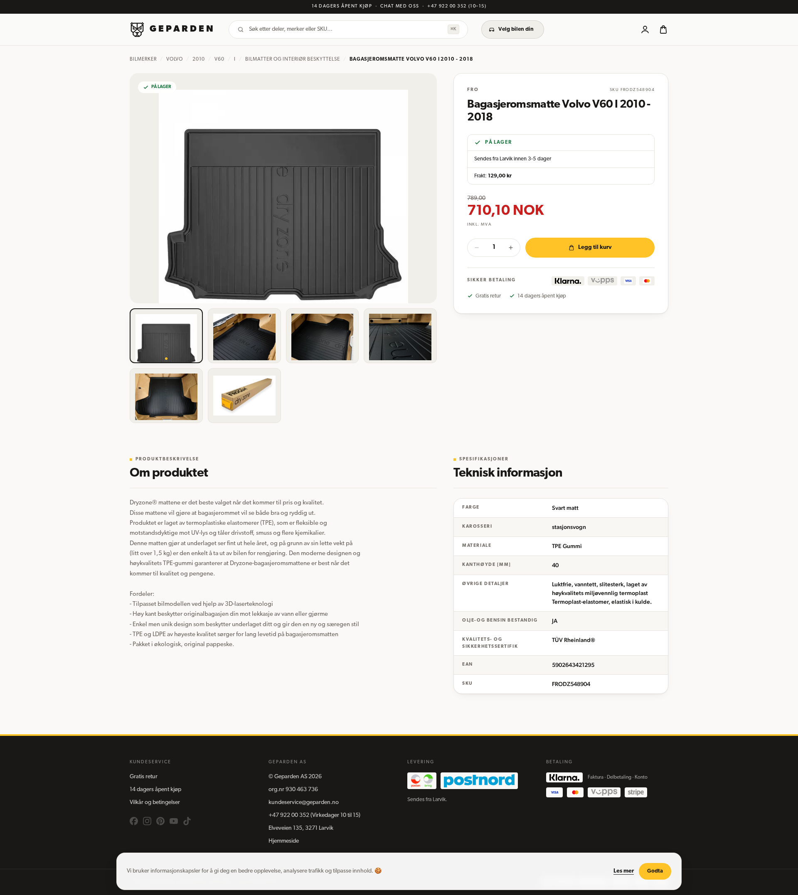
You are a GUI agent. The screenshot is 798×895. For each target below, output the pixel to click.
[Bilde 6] (244, 395)
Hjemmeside (283, 841)
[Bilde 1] (166, 335)
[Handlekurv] (663, 29)
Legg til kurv (595, 247)
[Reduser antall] (476, 247)
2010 (198, 59)
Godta (655, 871)
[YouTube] (174, 821)
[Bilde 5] (166, 395)
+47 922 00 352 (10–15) (456, 6)
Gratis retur (144, 777)
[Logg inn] (645, 29)
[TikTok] (187, 821)
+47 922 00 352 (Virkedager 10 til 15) (314, 815)
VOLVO (174, 59)
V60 (219, 59)
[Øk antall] (510, 247)
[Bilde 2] (244, 335)
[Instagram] (147, 821)
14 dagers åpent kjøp (155, 790)
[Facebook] (134, 821)
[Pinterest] (160, 821)
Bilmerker (143, 59)
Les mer (623, 871)
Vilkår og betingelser (155, 802)
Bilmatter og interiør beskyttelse (292, 59)
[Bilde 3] (322, 335)
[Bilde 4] (400, 335)
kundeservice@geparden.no (303, 802)
